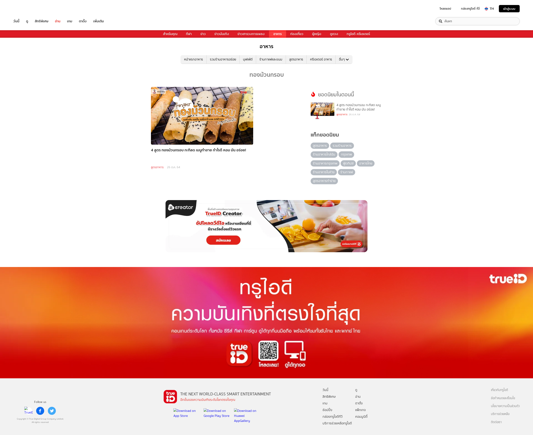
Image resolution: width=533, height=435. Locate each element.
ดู (27, 21)
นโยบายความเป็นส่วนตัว (505, 406)
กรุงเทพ (346, 154)
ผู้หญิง (316, 33)
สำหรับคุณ (170, 33)
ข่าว (203, 33)
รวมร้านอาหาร (342, 145)
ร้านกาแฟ (346, 172)
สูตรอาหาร (296, 59)
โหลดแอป (445, 8)
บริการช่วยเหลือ (500, 414)
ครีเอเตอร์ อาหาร (321, 59)
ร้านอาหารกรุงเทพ (325, 163)
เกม (69, 21)
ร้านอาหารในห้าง (324, 172)
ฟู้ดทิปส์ (348, 163)
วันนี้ (16, 21)
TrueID (25, 8)
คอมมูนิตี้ (361, 416)
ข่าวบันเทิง (221, 33)
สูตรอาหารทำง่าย (324, 180)
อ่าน (57, 21)
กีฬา (189, 33)
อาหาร (277, 33)
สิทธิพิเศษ (41, 21)
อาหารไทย (365, 163)
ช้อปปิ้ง (327, 409)
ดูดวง (334, 33)
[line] (28, 411)
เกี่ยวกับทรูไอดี (499, 390)
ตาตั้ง (83, 21)
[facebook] (40, 411)
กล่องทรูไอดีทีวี (332, 416)
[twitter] (52, 411)
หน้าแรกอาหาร (193, 59)
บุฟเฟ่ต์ (248, 59)
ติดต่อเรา (496, 422)
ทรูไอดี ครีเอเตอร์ (358, 33)
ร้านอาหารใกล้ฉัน (324, 154)
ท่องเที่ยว (296, 33)
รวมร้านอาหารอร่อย (223, 59)
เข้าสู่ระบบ (509, 8)
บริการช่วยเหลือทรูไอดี (337, 423)
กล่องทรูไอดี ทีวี (470, 8)
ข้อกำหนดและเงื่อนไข (503, 398)
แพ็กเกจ (360, 409)
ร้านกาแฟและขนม (270, 59)
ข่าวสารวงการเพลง (251, 33)
